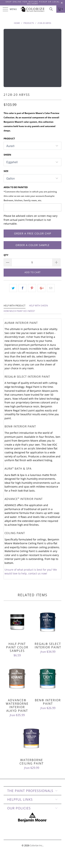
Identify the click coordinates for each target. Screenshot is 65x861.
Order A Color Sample (32, 245)
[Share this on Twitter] (13, 288)
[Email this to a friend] (51, 288)
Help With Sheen (38, 305)
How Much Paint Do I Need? (19, 311)
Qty (6, 255)
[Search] (52, 9)
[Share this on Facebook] (22, 288)
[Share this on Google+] (41, 288)
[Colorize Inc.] (32, 9)
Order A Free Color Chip (32, 233)
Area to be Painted (30, 194)
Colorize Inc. (36, 845)
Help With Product (14, 305)
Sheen (7, 154)
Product (9, 138)
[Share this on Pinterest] (32, 288)
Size (6, 171)
